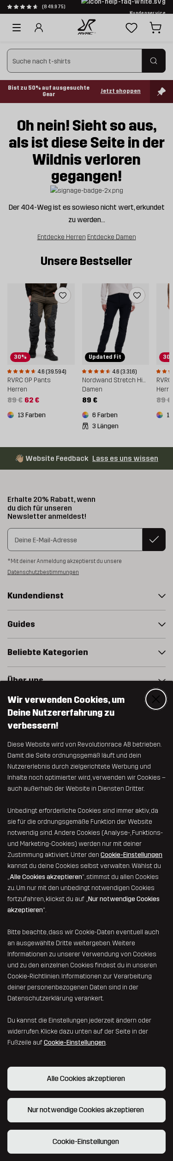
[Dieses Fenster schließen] (156, 699)
